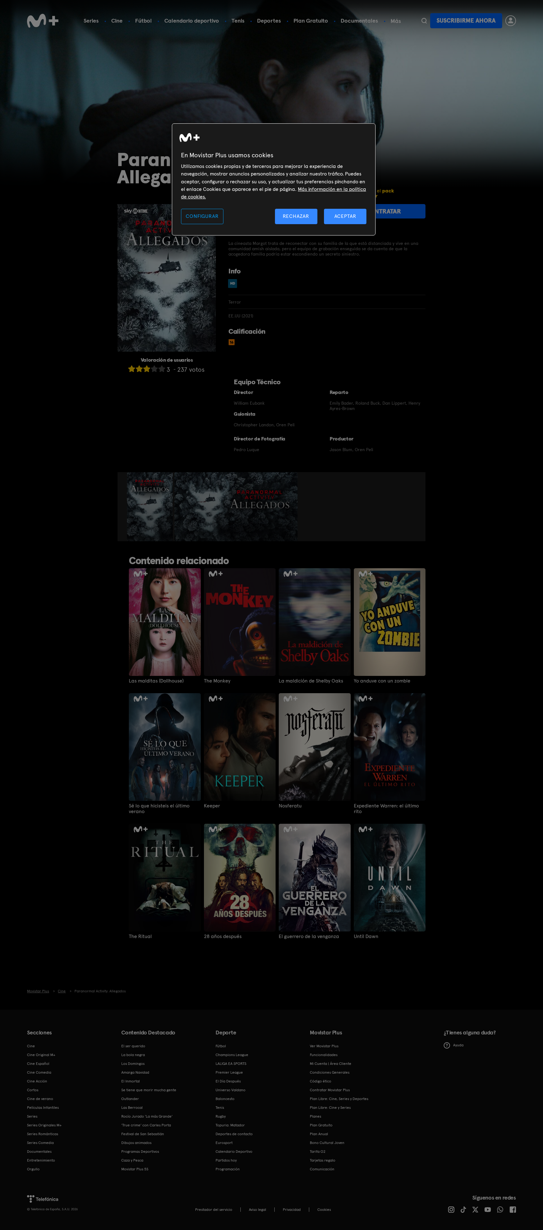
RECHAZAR (296, 216)
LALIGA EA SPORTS (231, 1063)
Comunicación (322, 1169)
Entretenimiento (41, 1160)
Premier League (229, 1072)
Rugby (221, 1116)
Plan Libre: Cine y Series (330, 1107)
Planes (315, 1116)
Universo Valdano (230, 1090)
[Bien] (154, 368)
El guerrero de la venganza (309, 936)
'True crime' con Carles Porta (146, 1125)
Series (91, 20)
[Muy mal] (131, 368)
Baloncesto (225, 1099)
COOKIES (324, 1209)
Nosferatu (290, 806)
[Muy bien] (161, 368)
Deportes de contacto (234, 1134)
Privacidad (292, 1209)
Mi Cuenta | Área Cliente (330, 1063)
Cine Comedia (39, 1072)
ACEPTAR (345, 216)
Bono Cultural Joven (327, 1143)
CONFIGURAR (202, 216)
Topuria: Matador (230, 1125)
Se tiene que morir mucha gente (148, 1090)
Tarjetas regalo (322, 1160)
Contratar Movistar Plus (330, 1090)
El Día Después (228, 1081)
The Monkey (217, 681)
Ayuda (458, 1045)
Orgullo (33, 1169)
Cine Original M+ (41, 1055)
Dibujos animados (136, 1143)
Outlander (130, 1099)
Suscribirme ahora (466, 20)
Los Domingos (133, 1063)
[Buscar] (424, 21)
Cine (117, 20)
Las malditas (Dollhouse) (156, 681)
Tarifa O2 (318, 1151)
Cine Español (38, 1063)
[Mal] (139, 368)
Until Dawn (366, 936)
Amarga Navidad (135, 1072)
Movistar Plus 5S (134, 1169)
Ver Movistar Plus (324, 1046)
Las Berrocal (132, 1107)
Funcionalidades (323, 1055)
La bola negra (133, 1055)
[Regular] (146, 368)
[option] (150, 506)
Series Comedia (40, 1143)
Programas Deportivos (140, 1151)
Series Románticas (42, 1134)
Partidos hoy (226, 1160)
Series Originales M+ (44, 1125)
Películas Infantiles (43, 1107)
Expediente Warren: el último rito (386, 808)
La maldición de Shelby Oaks (311, 681)
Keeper (212, 806)
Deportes (269, 20)
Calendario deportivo (191, 20)
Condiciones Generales (329, 1072)
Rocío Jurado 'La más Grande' (147, 1116)
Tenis (238, 20)
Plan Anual (319, 1134)
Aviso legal (257, 1209)
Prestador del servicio (213, 1209)
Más (396, 21)
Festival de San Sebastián (142, 1134)
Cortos (32, 1090)
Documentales (359, 20)
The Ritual (140, 936)
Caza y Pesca (132, 1160)
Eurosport (224, 1143)
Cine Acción (37, 1081)
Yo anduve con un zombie (382, 681)
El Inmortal (130, 1081)
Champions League (232, 1055)
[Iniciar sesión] (510, 20)
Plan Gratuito (310, 20)
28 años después (223, 936)
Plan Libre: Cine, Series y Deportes (339, 1099)
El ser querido (133, 1046)
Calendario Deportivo (234, 1151)
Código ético (320, 1081)
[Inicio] (42, 21)
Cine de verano (40, 1099)
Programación (228, 1169)
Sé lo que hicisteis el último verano (159, 808)
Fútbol (143, 20)
